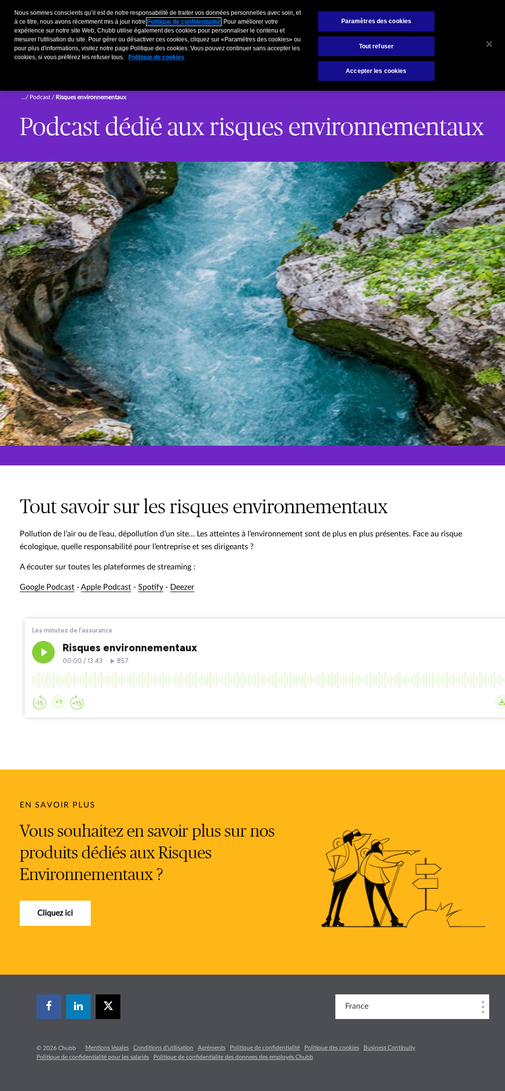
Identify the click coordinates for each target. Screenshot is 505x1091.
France (356, 1006)
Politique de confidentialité (265, 1048)
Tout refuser (376, 46)
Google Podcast (47, 587)
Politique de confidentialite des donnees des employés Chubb (233, 1057)
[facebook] (48, 1006)
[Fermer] (489, 44)
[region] (252, 45)
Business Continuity (389, 1048)
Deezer (182, 587)
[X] (108, 1006)
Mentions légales (107, 1048)
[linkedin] (78, 1006)
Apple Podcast (106, 587)
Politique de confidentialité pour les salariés (92, 1057)
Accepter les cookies (376, 71)
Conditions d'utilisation (163, 1048)
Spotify (150, 587)
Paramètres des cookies (376, 21)
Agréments (211, 1048)
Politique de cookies (156, 57)
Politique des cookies (331, 1048)
